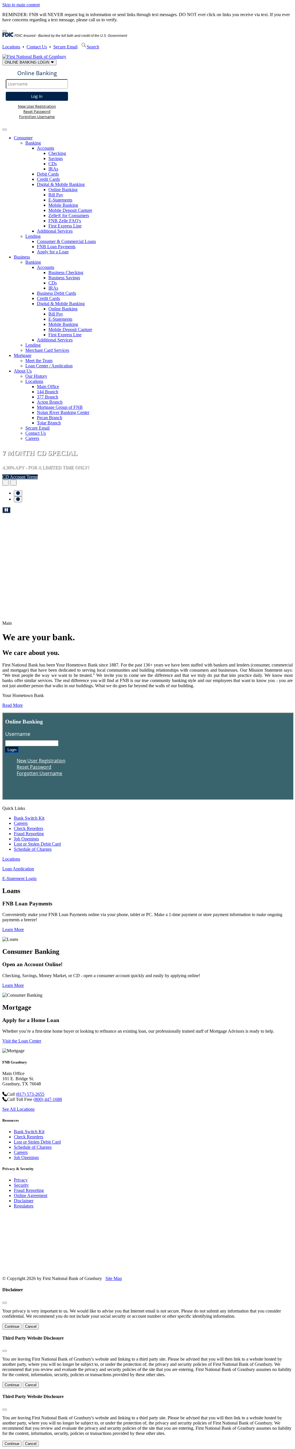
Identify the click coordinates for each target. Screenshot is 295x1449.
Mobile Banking (63, 205)
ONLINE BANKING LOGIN (27, 62)
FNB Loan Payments (56, 246)
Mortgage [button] (22, 355)
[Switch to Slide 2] (18, 499)
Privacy (21, 1180)
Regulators (23, 1205)
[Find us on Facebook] (26, 1268)
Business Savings (64, 277)
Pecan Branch (49, 417)
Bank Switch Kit (29, 818)
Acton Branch (50, 402)
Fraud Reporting (29, 833)
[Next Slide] (13, 483)
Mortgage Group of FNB (60, 407)
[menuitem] (153, 195)
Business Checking (65, 272)
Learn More (13, 929)
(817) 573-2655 (30, 1094)
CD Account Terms (20, 476)
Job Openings (26, 838)
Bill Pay (55, 194)
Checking (57, 153)
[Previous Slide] (5, 483)
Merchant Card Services (47, 350)
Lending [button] (33, 236)
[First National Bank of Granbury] (34, 56)
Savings (55, 158)
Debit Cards (48, 174)
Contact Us (37, 46)
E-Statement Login (19, 878)
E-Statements (60, 199)
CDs (52, 163)
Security (21, 1185)
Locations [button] (34, 381)
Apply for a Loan (53, 251)
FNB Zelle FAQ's (64, 220)
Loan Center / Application (49, 365)
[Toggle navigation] (4, 129)
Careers (32, 438)
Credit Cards (48, 179)
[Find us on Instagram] (60, 1268)
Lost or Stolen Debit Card (37, 844)
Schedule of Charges (33, 849)
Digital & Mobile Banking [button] (61, 184)
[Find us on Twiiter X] (49, 1268)
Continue (12, 1326)
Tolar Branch (49, 422)
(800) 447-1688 (47, 1099)
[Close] (4, 31)
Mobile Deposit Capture (70, 210)
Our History (36, 376)
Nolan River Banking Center (63, 412)
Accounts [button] (45, 148)
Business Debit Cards (56, 293)
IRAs (53, 168)
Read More (12, 705)
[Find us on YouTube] (38, 1268)
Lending (33, 345)
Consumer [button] (23, 137)
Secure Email (65, 46)
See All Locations (18, 1109)
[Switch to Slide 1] (18, 493)
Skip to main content (21, 4)
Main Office (48, 386)
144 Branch (47, 391)
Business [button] (22, 257)
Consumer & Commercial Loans (66, 241)
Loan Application (18, 868)
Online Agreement (30, 1195)
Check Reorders (28, 828)
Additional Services (55, 231)
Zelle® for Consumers (68, 215)
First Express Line (65, 225)
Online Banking (62, 189)
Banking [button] (33, 142)
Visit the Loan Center (21, 1040)
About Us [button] (23, 371)
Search (93, 46)
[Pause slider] (6, 510)
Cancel (31, 1326)
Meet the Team (38, 360)
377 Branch (47, 396)
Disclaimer (23, 1200)
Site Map (113, 1278)
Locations (11, 46)
